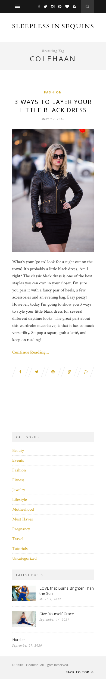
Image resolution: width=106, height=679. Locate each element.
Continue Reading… (30, 352)
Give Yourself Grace (56, 613)
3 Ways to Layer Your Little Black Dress (53, 106)
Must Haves (22, 519)
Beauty (18, 450)
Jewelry (18, 490)
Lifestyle (19, 500)
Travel (17, 539)
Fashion (53, 92)
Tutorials (20, 549)
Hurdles (19, 639)
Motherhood (23, 509)
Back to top (78, 672)
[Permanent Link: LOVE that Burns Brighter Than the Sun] (24, 600)
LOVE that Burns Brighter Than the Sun (66, 591)
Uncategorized (24, 558)
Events (18, 460)
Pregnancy (21, 529)
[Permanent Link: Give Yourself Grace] (24, 626)
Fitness (18, 480)
